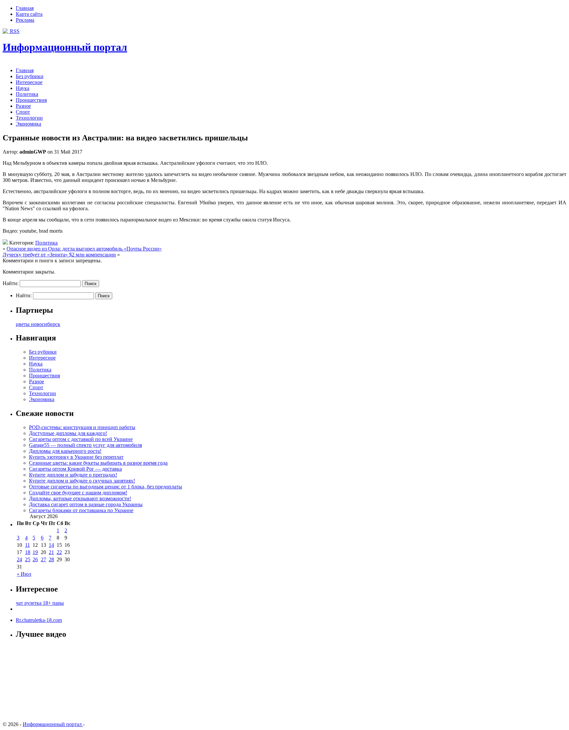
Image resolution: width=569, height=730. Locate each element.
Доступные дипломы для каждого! (68, 433)
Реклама (25, 20)
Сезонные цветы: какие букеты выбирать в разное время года (98, 463)
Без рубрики (29, 76)
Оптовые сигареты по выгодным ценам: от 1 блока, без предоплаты (105, 486)
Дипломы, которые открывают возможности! (80, 498)
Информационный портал (65, 47)
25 (27, 559)
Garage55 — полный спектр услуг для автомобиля (85, 445)
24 (19, 559)
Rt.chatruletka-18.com (39, 620)
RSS (14, 31)
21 (51, 552)
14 (51, 545)
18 (27, 552)
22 (59, 552)
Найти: (10, 283)
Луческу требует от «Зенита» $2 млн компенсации (59, 254)
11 (27, 545)
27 (43, 559)
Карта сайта (29, 14)
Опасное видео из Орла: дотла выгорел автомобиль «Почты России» (84, 248)
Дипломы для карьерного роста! (65, 451)
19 (35, 552)
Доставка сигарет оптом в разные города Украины (86, 504)
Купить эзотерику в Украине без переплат (76, 457)
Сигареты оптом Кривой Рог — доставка (75, 469)
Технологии (29, 118)
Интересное (29, 82)
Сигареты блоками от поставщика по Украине (81, 510)
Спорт (23, 112)
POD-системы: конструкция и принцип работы (82, 427)
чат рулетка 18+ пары (40, 603)
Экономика (28, 124)
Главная (25, 8)
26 (35, 559)
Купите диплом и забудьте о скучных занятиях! (82, 480)
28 (51, 559)
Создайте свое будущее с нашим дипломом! (78, 492)
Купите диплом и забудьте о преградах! (73, 475)
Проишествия (31, 100)
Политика (27, 94)
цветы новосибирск (38, 324)
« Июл (24, 574)
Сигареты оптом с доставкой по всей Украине (81, 439)
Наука (22, 88)
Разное (23, 106)
